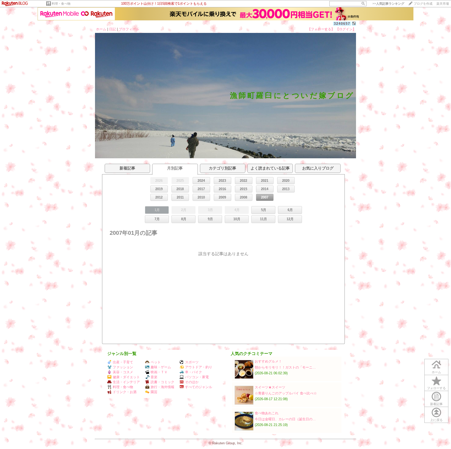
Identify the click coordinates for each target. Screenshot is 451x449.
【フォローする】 (321, 29)
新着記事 (436, 404)
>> (388, 3)
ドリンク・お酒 (125, 392)
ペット (156, 362)
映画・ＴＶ (159, 372)
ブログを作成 (423, 3)
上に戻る (436, 420)
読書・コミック (162, 382)
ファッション (123, 367)
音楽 (154, 377)
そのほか (192, 382)
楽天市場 (442, 3)
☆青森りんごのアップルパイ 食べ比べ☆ (286, 393)
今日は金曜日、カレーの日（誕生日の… (285, 419)
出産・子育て (123, 362)
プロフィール (129, 29)
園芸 (154, 392)
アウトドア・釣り (198, 367)
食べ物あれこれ (266, 413)
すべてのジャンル (198, 387)
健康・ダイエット (126, 377)
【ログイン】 (346, 29)
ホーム (101, 29)
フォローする (436, 388)
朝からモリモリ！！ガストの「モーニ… (285, 367)
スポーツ (192, 362)
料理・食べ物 (61, 3)
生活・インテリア (126, 382)
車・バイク (193, 372)
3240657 (342, 24)
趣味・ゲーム (161, 367)
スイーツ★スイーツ (270, 387)
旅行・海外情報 (162, 387)
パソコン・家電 (197, 377)
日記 (112, 29)
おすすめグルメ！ (268, 361)
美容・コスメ (123, 372)
